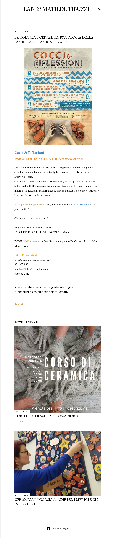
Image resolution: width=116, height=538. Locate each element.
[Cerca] (100, 8)
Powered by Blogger (60, 528)
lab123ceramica (32, 241)
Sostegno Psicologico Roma (29, 204)
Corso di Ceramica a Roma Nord (46, 416)
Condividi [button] (18, 304)
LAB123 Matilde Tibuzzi (56, 9)
